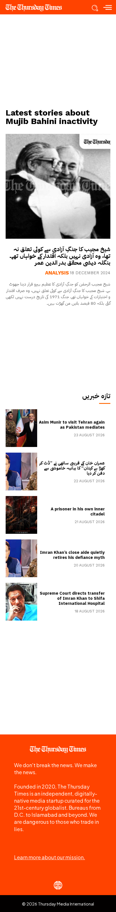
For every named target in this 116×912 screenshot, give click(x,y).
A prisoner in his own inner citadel (78, 511)
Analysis (57, 272)
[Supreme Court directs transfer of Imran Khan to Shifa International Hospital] (21, 602)
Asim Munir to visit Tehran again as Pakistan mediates (72, 424)
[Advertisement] (58, 61)
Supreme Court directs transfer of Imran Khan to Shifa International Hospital (72, 598)
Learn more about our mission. (49, 857)
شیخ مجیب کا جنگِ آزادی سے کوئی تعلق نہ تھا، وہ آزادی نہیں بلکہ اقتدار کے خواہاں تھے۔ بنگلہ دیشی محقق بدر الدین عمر (60, 256)
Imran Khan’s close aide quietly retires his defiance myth (72, 555)
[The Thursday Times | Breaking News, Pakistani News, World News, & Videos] (37, 7)
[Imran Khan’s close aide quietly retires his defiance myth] (21, 558)
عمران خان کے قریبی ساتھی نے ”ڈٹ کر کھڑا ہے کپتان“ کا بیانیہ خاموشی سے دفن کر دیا (72, 468)
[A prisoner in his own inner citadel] (21, 515)
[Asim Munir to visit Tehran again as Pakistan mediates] (21, 428)
